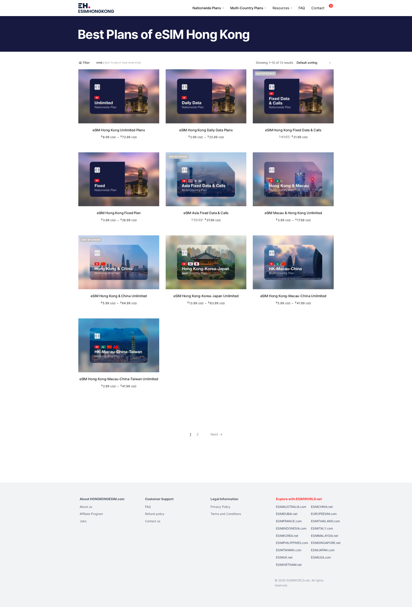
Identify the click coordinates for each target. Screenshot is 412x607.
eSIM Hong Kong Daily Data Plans (206, 130)
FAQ (301, 8)
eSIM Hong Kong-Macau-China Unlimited (293, 296)
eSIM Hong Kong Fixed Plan (119, 213)
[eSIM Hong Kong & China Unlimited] (118, 262)
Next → (217, 434)
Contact (317, 8)
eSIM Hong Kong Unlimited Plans (118, 130)
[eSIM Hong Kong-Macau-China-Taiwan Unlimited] (118, 345)
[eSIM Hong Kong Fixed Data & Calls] (293, 96)
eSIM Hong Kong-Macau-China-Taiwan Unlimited (118, 379)
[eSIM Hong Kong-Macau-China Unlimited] (293, 262)
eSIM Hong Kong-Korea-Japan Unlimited (205, 296)
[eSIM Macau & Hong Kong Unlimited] (293, 179)
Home (99, 63)
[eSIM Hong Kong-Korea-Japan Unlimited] (206, 262)
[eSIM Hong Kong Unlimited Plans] (118, 96)
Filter (86, 62)
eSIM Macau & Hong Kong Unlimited (293, 213)
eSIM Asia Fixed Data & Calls (206, 213)
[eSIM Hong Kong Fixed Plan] (118, 179)
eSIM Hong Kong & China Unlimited (119, 296)
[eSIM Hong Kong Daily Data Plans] (206, 96)
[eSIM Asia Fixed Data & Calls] (206, 179)
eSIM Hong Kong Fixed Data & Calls (293, 130)
